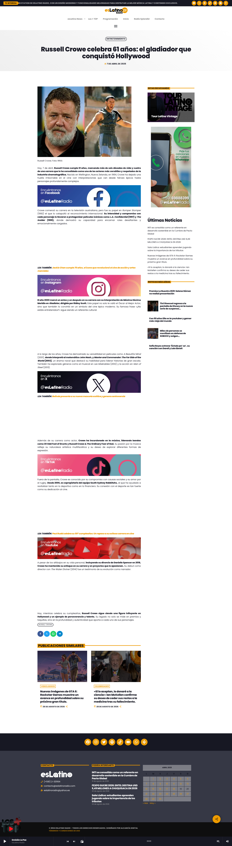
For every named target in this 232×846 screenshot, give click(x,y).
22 (153, 794)
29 (153, 799)
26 (181, 794)
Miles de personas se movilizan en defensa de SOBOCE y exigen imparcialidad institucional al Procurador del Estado (176, 336)
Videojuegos (48, 686)
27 (187, 794)
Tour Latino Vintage (164, 116)
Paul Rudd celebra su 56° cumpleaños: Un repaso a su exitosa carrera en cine (93, 533)
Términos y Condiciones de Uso (64, 830)
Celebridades (102, 686)
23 (160, 794)
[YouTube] (194, 3)
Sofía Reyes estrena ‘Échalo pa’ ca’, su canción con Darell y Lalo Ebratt (169, 347)
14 (146, 789)
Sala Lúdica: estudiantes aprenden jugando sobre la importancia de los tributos (113, 798)
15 (153, 789)
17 (167, 789)
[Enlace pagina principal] (116, 10)
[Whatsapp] (136, 742)
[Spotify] (215, 3)
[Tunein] (204, 3)
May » (152, 803)
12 (181, 783)
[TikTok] (210, 3)
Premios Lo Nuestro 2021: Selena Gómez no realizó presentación (170, 292)
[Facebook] (226, 3)
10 (167, 783)
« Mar (145, 803)
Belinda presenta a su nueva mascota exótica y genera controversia (88, 396)
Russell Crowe (45, 625)
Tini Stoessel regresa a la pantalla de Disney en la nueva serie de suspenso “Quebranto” (176, 307)
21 (146, 794)
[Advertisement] (89, 246)
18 (174, 789)
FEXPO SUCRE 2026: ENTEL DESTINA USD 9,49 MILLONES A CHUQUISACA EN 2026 (114, 787)
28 (146, 799)
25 (174, 794)
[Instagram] (220, 3)
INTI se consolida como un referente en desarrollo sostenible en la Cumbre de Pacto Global (170, 230)
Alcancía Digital (129, 828)
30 (160, 799)
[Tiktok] (120, 742)
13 (188, 783)
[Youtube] (128, 742)
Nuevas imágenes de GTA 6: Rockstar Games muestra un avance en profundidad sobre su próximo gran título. (61, 697)
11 (174, 783)
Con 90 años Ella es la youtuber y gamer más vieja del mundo (170, 320)
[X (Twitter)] (199, 3)
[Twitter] (104, 742)
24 (167, 794)
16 (160, 789)
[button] (19, 817)
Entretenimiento (116, 39)
